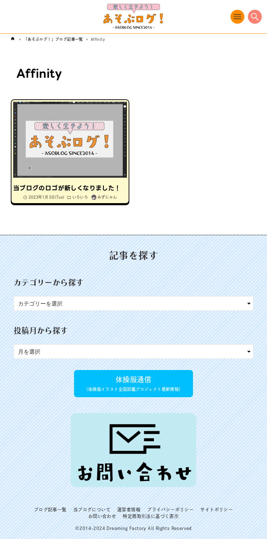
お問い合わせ (102, 516)
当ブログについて (92, 509)
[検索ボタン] (255, 17)
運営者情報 (128, 509)
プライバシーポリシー (170, 509)
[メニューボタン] (237, 17)
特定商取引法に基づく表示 (151, 516)
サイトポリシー (216, 509)
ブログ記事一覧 (50, 509)
